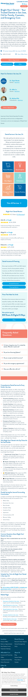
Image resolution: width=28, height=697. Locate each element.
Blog (16, 655)
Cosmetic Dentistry (20, 192)
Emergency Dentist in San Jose (11, 601)
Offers (20, 64)
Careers (17, 662)
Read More (17, 82)
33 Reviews (20, 214)
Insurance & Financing (6, 655)
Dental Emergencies (20, 644)
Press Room (18, 659)
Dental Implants (20, 170)
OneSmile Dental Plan (6, 659)
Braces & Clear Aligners (21, 641)
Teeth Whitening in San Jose (10, 605)
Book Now (24, 6)
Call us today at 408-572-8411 (10, 587)
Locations (3, 639)
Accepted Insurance (7, 64)
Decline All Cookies (14, 690)
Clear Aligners (8, 181)
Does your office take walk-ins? (12, 369)
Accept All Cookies (14, 694)
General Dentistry (8, 170)
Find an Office (4, 641)
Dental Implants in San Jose (10, 609)
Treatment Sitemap (6, 649)
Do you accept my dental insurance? (13, 358)
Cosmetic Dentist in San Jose (10, 615)
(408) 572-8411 (7, 54)
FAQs (16, 646)
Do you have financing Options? (12, 352)
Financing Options (14, 287)
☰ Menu (24, 4)
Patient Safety (18, 657)
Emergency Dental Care (8, 193)
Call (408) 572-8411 (22, 2)
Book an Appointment (14, 60)
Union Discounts (5, 662)
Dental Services (19, 639)
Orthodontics (19, 181)
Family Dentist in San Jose (10, 619)
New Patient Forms (6, 646)
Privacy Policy (20, 679)
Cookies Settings (14, 685)
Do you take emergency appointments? (14, 363)
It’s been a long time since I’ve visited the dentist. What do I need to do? (14, 346)
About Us (17, 652)
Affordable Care (5, 652)
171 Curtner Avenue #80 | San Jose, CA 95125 (14, 51)
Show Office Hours (22, 54)
